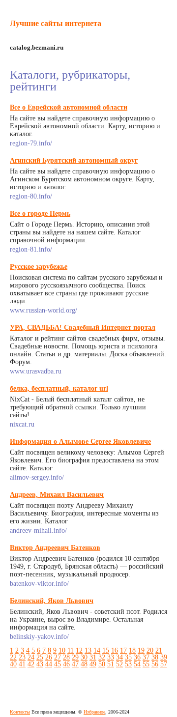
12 (79, 650)
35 (128, 657)
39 (163, 657)
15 (105, 650)
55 (146, 664)
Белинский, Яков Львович (51, 600)
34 (119, 657)
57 (163, 664)
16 (114, 650)
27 (57, 657)
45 (57, 664)
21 (158, 650)
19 (141, 650)
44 (48, 664)
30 (84, 657)
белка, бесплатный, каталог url (59, 388)
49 (92, 664)
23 (22, 657)
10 (62, 650)
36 (137, 657)
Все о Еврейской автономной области (68, 107)
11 (70, 650)
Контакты (20, 712)
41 (22, 664)
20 (150, 650)
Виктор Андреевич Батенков (55, 547)
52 (119, 664)
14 (96, 650)
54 (137, 664)
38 (154, 657)
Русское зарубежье (38, 266)
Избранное (94, 712)
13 (88, 650)
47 (75, 664)
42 (31, 664)
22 (13, 657)
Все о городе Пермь (40, 213)
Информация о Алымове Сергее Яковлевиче (80, 441)
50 (101, 664)
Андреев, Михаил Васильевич (57, 494)
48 (84, 664)
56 (154, 664)
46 (66, 664)
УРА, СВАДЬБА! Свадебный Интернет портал (82, 327)
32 (101, 657)
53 (128, 664)
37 (146, 657)
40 (13, 664)
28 (66, 657)
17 (123, 650)
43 (39, 664)
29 (75, 657)
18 (132, 650)
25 (39, 657)
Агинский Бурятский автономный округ (74, 160)
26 (48, 657)
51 (110, 664)
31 (92, 657)
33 (110, 657)
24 (31, 657)
